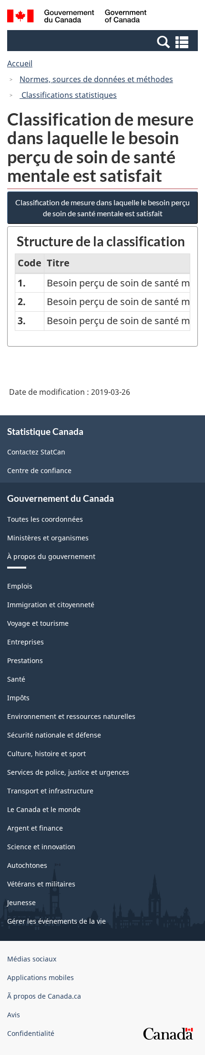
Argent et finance (35, 828)
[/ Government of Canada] (77, 17)
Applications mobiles (40, 977)
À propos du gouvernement (51, 556)
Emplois (19, 586)
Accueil (19, 63)
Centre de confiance (39, 470)
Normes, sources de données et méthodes (96, 79)
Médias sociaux (31, 958)
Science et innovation (41, 846)
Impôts (18, 697)
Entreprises (25, 641)
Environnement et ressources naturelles (71, 716)
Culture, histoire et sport (46, 753)
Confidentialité (30, 1033)
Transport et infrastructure (50, 790)
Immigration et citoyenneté (50, 604)
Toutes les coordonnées (45, 519)
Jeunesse (21, 902)
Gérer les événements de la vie (56, 921)
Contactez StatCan (36, 451)
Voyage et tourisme (38, 623)
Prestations (25, 660)
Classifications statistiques (68, 95)
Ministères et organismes (48, 537)
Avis (13, 1014)
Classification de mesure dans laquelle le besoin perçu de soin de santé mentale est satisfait (102, 208)
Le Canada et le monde (44, 809)
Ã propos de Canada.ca (44, 996)
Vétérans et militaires (41, 883)
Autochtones (27, 865)
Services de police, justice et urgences (68, 772)
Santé (16, 679)
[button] (104, 41)
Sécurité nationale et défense (54, 734)
